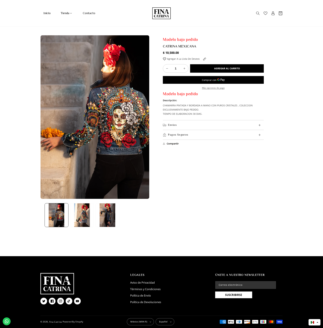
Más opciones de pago (213, 87)
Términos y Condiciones (145, 289)
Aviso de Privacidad (142, 282)
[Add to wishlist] (164, 59)
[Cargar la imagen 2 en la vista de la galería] (82, 215)
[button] (67, 13)
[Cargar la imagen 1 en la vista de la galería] (56, 215)
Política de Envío (140, 295)
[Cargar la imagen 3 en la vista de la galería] (107, 215)
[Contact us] (7, 321)
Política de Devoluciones (145, 302)
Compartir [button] (173, 143)
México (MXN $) (138, 321)
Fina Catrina (56, 321)
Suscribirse (233, 295)
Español (163, 321)
